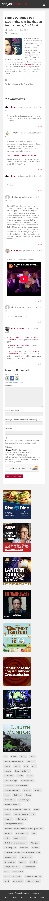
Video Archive (18, 872)
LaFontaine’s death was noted (18, 345)
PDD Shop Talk (10, 848)
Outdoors (31, 761)
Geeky (36, 809)
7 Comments (13, 33)
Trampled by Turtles (11, 867)
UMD (6, 872)
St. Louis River (9, 862)
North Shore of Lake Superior (15, 843)
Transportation (29, 867)
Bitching (37, 790)
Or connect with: (12, 374)
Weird (6, 881)
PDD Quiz (34, 843)
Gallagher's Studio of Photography (17, 809)
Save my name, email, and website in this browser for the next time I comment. (22, 441)
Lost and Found (22, 833)
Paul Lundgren (17, 328)
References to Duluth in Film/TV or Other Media (22, 852)
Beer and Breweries (11, 790)
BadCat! (15, 250)
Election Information (11, 804)
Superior (22, 862)
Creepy (28, 795)
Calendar (15, 897)
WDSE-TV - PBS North (12, 876)
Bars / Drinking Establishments (15, 785)
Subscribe (33, 897)
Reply (40, 126)
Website (8, 429)
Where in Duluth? (33, 881)
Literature (8, 833)
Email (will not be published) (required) (21, 420)
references (14, 353)
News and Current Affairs (13, 761)
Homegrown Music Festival (24, 814)
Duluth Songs (24, 800)
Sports (20, 776)
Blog (6, 897)
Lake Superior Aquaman (13, 824)
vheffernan (12, 30)
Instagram (8, 819)
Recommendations (22, 771)
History (23, 756)
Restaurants (8, 776)
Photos (7, 766)
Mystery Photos (19, 838)
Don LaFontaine (14, 84)
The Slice (33, 862)
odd (8, 353)
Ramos (14, 107)
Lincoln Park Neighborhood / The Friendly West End (23, 828)
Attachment (10, 447)
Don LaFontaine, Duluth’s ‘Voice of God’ (21, 156)
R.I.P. (34, 766)
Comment (9, 385)
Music (32, 756)
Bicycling (27, 790)
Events (13, 756)
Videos (29, 776)
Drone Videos (9, 800)
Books (6, 795)
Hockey (7, 814)
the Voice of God (27, 84)
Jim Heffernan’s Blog (27, 64)
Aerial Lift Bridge (10, 781)
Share (24, 33)
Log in (42, 897)
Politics (17, 766)
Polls (26, 766)
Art (9, 80)
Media (6, 838)
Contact (23, 897)
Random (7, 771)
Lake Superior (22, 819)
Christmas (17, 795)
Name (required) (12, 410)
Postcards (24, 848)
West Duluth (17, 881)
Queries (35, 848)
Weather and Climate (33, 876)
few (37, 351)
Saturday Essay (10, 857)
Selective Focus (26, 857)
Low (34, 833)
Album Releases (27, 781)
